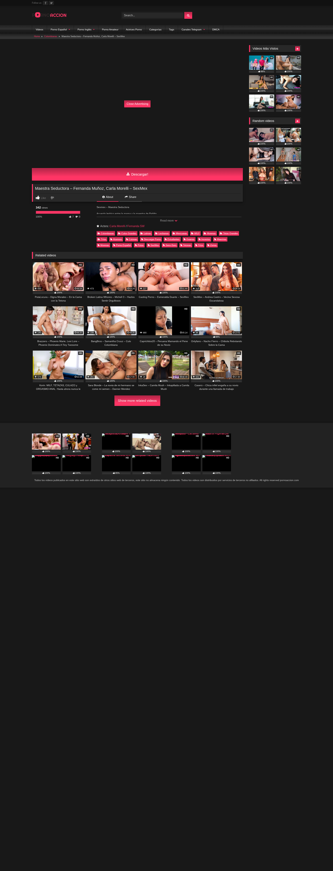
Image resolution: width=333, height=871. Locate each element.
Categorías (155, 29)
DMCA (215, 29)
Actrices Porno (134, 29)
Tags (171, 29)
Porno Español (59, 29)
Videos (39, 29)
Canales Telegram (192, 29)
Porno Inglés (84, 29)
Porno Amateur (110, 29)
